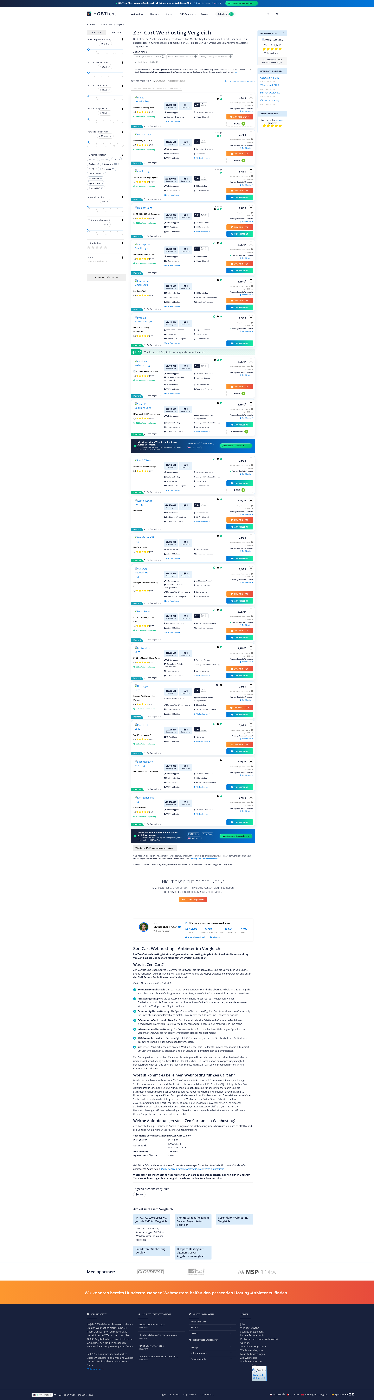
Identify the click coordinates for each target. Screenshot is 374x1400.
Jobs (242, 1324)
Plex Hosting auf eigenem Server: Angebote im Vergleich (193, 1221)
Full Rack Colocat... (270, 92)
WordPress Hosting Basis (143, 107)
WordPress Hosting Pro (143, 735)
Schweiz (294, 1394)
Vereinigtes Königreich (316, 1394)
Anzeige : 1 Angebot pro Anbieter (215, 57)
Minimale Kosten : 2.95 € (145, 62)
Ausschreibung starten (193, 899)
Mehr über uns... (96, 1369)
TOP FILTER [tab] (96, 33)
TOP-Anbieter (187, 14)
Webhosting (137, 14)
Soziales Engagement (252, 1331)
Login (163, 1394)
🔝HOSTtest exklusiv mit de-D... (146, 371)
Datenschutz (207, 1394)
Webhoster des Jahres (252, 1350)
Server (169, 14)
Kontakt (174, 1394)
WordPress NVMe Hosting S (144, 466)
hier (236, 72)
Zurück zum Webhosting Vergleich (240, 81)
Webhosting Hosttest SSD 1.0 (145, 254)
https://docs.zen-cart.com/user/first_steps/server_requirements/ (193, 1169)
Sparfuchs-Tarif (139, 291)
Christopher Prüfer (166, 927)
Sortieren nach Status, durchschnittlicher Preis (156, 88)
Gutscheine (224, 14)
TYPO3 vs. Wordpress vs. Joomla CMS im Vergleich (151, 1219)
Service (205, 14)
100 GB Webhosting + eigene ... (146, 177)
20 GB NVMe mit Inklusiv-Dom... (146, 658)
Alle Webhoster (248, 1357)
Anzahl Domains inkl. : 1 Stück (181, 57)
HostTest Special (140, 547)
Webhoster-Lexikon (251, 1361)
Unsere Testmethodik (196, 937)
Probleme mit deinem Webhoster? (259, 1339)
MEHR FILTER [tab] (116, 33)
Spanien (339, 1394)
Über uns (216, 937)
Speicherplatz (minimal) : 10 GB (148, 57)
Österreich (279, 1394)
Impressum (189, 1394)
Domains (155, 14)
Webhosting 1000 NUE (142, 140)
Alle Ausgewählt (96, 261)
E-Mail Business (140, 807)
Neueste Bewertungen (252, 1354)
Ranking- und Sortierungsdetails (204, 858)
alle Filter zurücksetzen (106, 277)
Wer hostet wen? (249, 1327)
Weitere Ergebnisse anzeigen (154, 848)
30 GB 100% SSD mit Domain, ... (146, 214)
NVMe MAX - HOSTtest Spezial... (146, 414)
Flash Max (137, 510)
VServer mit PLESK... (271, 85)
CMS (140, 1194)
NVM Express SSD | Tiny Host (145, 771)
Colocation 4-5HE (269, 77)
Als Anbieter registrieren (253, 1346)
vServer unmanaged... (272, 100)
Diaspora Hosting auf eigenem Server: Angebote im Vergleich (191, 1252)
